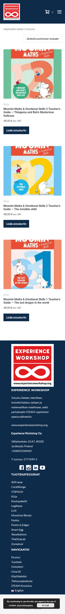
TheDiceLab (18, 539)
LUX (13, 510)
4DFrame (17, 482)
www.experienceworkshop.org (29, 425)
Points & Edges (20, 524)
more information (25, 605)
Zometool (17, 544)
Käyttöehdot (19, 576)
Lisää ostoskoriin (16, 130)
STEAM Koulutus (21, 585)
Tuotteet (16, 562)
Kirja (14, 496)
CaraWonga (18, 486)
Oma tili (16, 571)
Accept (45, 605)
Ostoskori (17, 566)
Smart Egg (17, 529)
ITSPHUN (17, 491)
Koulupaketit (19, 501)
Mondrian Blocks (21, 515)
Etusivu (15, 557)
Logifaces (16, 505)
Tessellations (19, 534)
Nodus (15, 520)
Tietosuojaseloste (21, 581)
